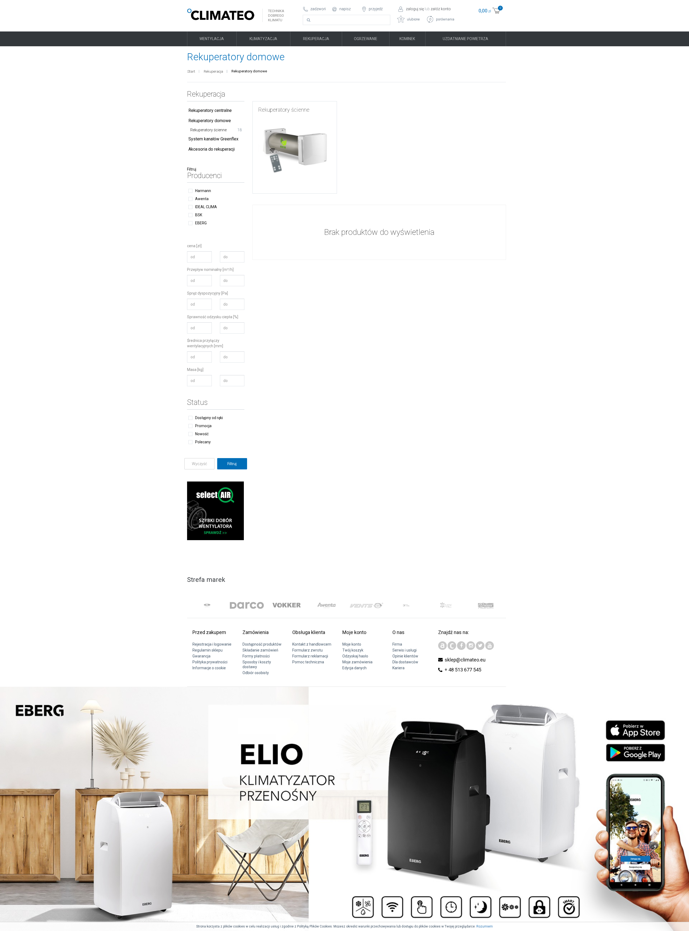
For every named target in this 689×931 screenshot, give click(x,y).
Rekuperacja (316, 39)
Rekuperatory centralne (210, 110)
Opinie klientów (405, 656)
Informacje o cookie (209, 668)
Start (191, 71)
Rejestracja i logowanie (211, 644)
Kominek (407, 39)
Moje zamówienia (357, 662)
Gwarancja (201, 656)
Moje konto (351, 644)
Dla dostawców (405, 662)
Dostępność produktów (262, 644)
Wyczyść (199, 464)
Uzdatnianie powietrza (465, 39)
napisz (345, 9)
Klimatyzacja (263, 39)
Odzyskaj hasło (355, 656)
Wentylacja (211, 39)
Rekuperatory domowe (209, 120)
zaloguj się (415, 9)
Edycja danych (354, 668)
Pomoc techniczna (308, 662)
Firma (397, 644)
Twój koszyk (352, 650)
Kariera (398, 668)
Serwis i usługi (404, 650)
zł (490, 9)
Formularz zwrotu (307, 650)
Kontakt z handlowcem (311, 644)
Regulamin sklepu (207, 650)
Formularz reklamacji (310, 656)
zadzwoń (318, 9)
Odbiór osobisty (255, 673)
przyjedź (376, 9)
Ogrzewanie (365, 39)
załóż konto (441, 9)
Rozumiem (484, 926)
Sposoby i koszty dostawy (256, 664)
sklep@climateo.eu (465, 660)
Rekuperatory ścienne (216, 130)
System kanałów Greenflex (213, 138)
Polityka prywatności (209, 662)
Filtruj (191, 169)
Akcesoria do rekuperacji (211, 149)
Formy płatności (256, 656)
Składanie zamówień (260, 650)
